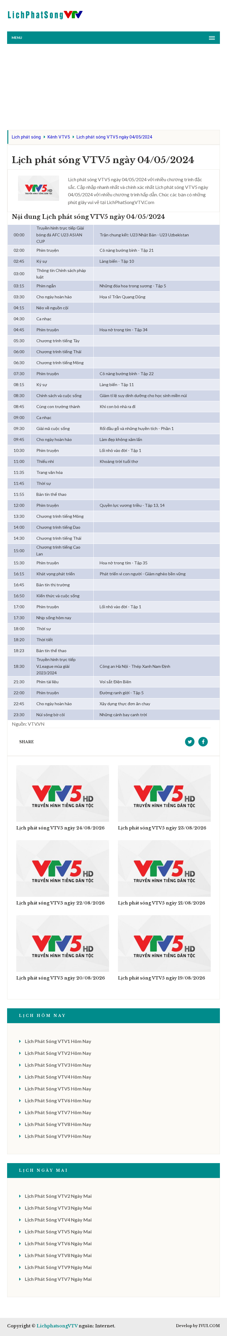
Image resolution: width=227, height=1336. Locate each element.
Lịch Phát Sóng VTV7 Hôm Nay (58, 1112)
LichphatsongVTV (57, 1326)
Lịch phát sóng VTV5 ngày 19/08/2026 (161, 978)
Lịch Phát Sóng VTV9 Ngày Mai (58, 1267)
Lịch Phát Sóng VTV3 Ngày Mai (58, 1208)
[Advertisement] (113, 88)
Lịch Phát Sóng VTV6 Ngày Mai (58, 1243)
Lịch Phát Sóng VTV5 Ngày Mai (58, 1231)
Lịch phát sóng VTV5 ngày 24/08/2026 (60, 828)
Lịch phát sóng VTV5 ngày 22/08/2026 (60, 903)
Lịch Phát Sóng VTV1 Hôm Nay (58, 1041)
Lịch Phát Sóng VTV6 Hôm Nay (58, 1100)
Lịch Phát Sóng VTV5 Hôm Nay (58, 1088)
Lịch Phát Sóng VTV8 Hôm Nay (58, 1124)
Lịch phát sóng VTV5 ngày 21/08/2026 (161, 903)
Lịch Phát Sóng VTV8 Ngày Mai (58, 1255)
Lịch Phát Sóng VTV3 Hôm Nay (58, 1065)
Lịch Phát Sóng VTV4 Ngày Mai (58, 1219)
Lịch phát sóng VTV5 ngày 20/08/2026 (60, 978)
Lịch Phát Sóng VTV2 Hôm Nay (58, 1053)
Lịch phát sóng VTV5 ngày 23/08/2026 (162, 828)
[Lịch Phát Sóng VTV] (45, 13)
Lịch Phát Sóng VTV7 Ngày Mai (58, 1279)
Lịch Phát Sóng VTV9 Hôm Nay (58, 1136)
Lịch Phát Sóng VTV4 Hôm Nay (58, 1076)
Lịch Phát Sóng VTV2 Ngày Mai (58, 1196)
